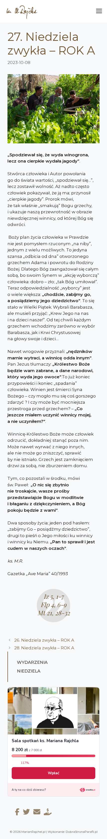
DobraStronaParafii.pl (82, 832)
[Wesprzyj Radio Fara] (48, 812)
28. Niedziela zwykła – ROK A (44, 647)
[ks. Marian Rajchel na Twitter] (26, 812)
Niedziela (28, 671)
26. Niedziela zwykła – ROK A (44, 640)
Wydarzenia (32, 662)
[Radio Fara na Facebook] (17, 812)
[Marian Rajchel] (27, 11)
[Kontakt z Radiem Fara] (36, 812)
